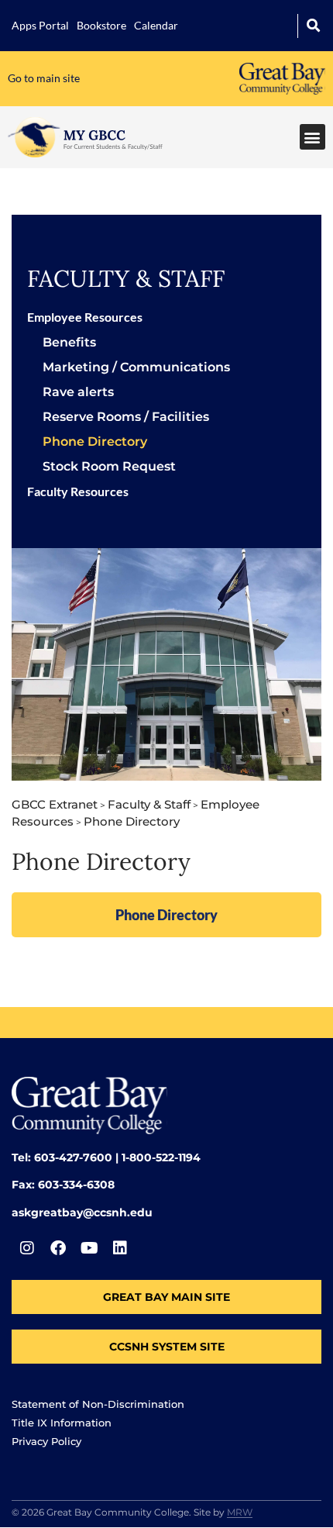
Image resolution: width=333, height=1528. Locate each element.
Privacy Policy (46, 1441)
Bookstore (101, 25)
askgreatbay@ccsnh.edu (82, 1212)
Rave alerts (78, 392)
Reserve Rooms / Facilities (126, 416)
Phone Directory (95, 441)
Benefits (69, 342)
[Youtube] (89, 1248)
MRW (239, 1512)
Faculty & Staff (126, 278)
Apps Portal (40, 25)
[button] (313, 26)
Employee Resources (84, 316)
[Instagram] (27, 1248)
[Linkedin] (120, 1248)
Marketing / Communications (136, 367)
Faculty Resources (78, 491)
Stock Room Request (109, 466)
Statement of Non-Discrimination (98, 1404)
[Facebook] (58, 1248)
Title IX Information (62, 1422)
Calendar (156, 25)
